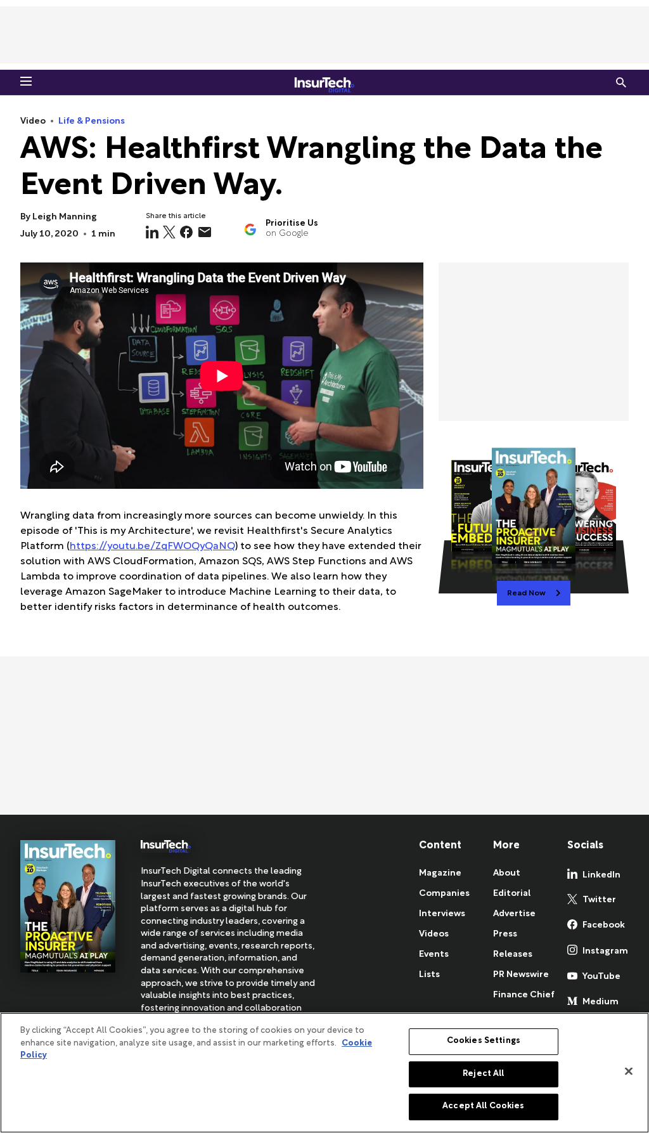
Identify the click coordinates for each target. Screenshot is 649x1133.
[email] (204, 232)
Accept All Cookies (483, 1106)
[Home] (324, 82)
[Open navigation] (26, 81)
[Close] (629, 1071)
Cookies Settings (483, 1041)
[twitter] (169, 232)
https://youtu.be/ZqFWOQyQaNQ (152, 546)
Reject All (483, 1074)
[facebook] (186, 232)
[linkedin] (152, 232)
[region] (324, 1073)
